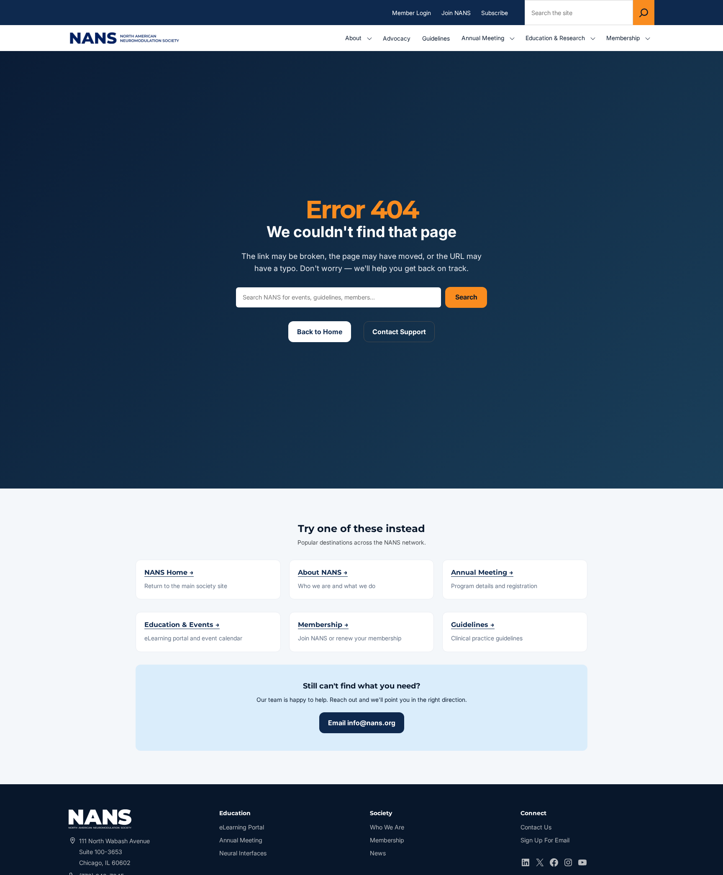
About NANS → (323, 572)
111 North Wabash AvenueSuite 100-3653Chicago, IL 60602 (114, 851)
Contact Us (535, 827)
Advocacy (396, 38)
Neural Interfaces (243, 853)
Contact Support (399, 331)
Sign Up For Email (544, 840)
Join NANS (456, 12)
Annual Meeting (240, 840)
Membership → (323, 625)
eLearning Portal (241, 828)
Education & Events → (182, 625)
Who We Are (387, 827)
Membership (387, 840)
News (378, 853)
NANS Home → (169, 572)
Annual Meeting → (482, 572)
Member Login (413, 13)
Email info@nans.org (361, 723)
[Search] (643, 12)
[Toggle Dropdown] (371, 38)
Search (466, 297)
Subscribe (494, 12)
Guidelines (436, 38)
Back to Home (319, 331)
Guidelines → (473, 625)
